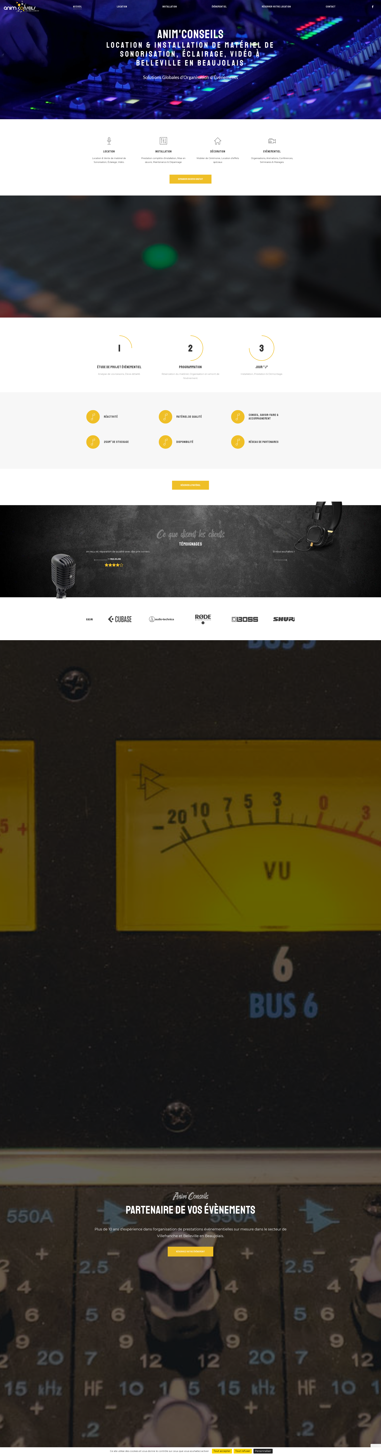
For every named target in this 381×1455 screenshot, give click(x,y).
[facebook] (372, 6)
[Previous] (97, 560)
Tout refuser (242, 1451)
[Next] (284, 560)
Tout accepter (222, 1451)
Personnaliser (263, 1451)
